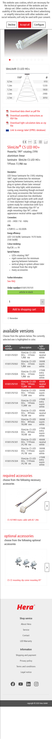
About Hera (26, 624)
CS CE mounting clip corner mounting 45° (24, 580)
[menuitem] (26, 655)
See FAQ (11, 281)
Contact (26, 635)
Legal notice (26, 672)
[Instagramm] (36, 684)
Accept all (24, 24)
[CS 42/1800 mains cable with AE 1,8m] (26, 503)
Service (26, 630)
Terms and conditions (26, 666)
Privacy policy (26, 661)
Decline (11, 24)
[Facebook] (13, 684)
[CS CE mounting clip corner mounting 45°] (26, 563)
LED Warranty (26, 641)
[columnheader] (11, 347)
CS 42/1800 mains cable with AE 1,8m (23, 520)
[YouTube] (20, 684)
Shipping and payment (26, 655)
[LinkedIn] (28, 684)
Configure (39, 24)
